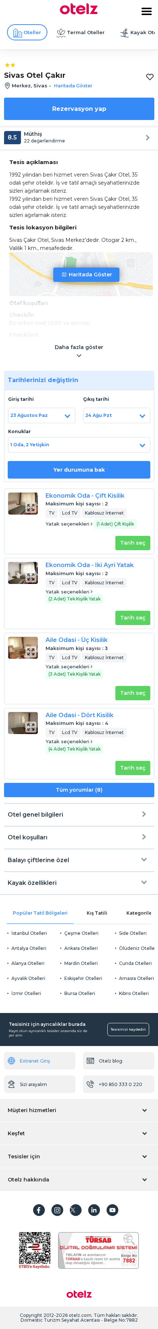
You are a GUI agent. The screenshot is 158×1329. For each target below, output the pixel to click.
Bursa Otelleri (79, 993)
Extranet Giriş (35, 1061)
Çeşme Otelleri (81, 933)
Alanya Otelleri (27, 963)
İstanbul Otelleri (29, 933)
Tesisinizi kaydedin (128, 1029)
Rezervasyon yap (79, 108)
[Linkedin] (94, 1210)
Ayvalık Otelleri (28, 978)
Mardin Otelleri (81, 963)
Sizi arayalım (33, 1084)
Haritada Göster (90, 274)
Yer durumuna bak (79, 469)
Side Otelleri (133, 933)
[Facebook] (39, 1210)
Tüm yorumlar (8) (79, 790)
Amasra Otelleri (136, 978)
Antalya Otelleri (28, 948)
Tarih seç (133, 543)
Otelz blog (110, 1061)
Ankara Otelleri (81, 948)
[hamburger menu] (147, 11)
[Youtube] (112, 1210)
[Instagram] (57, 1210)
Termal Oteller (86, 32)
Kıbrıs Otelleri (134, 993)
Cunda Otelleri (135, 963)
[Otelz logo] (79, 12)
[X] (76, 1210)
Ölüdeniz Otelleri (138, 948)
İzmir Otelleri (26, 993)
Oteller (32, 32)
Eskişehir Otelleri (83, 978)
